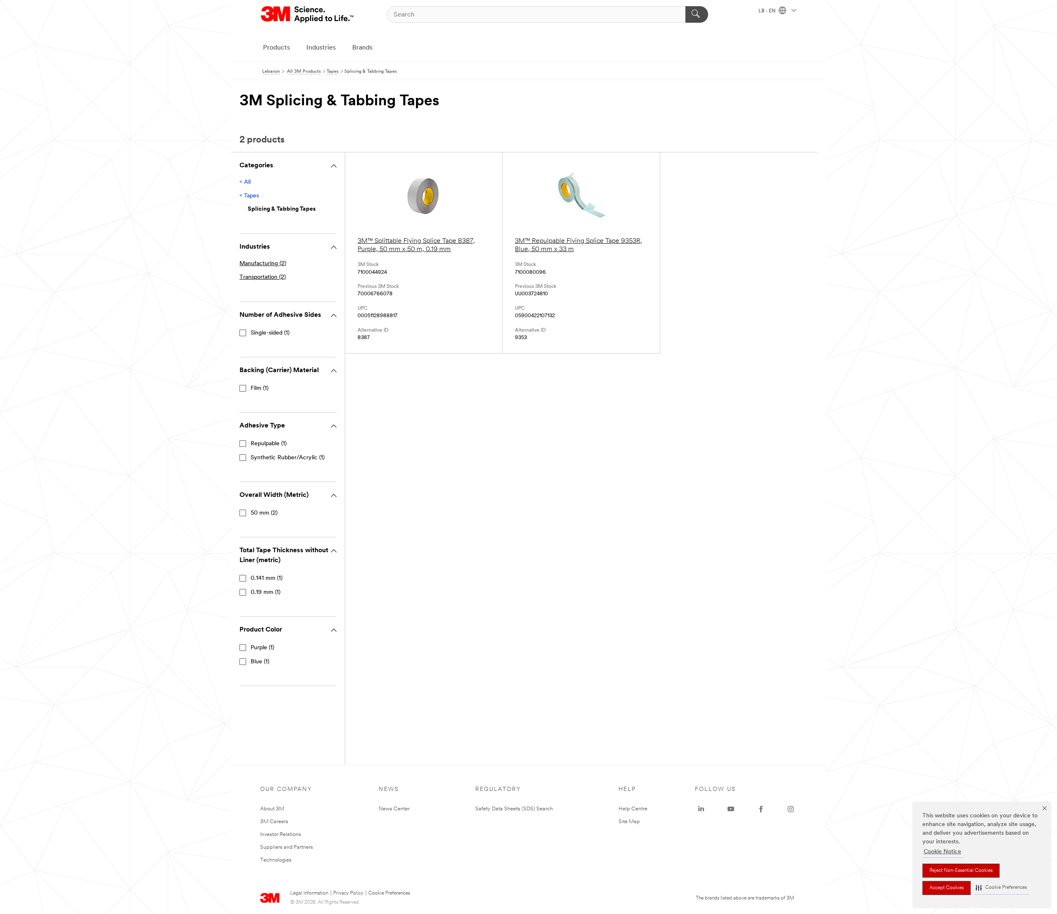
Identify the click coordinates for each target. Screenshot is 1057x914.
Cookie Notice (942, 852)
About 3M (272, 809)
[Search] (696, 14)
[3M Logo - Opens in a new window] (308, 14)
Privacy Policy (348, 893)
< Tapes (249, 196)
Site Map (629, 821)
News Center (394, 809)
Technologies (276, 860)
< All (245, 182)
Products (276, 48)
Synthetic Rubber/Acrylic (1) (288, 458)
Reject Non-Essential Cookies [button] (961, 870)
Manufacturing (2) (262, 264)
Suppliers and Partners (286, 847)
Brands (362, 48)
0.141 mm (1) (266, 578)
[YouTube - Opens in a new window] (731, 809)
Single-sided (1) (270, 333)
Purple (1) (262, 648)
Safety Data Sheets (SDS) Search (514, 809)
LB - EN (767, 11)
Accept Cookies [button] (946, 888)
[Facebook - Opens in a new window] (761, 809)
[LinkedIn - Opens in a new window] (701, 809)
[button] (1001, 888)
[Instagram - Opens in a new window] (790, 809)
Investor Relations (280, 834)
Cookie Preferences (389, 893)
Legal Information (309, 893)
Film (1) (259, 388)
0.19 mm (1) (265, 592)
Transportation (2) (262, 277)
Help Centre (633, 809)
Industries (321, 48)
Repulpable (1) (269, 444)
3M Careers (274, 821)
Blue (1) (260, 662)
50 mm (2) (264, 513)
